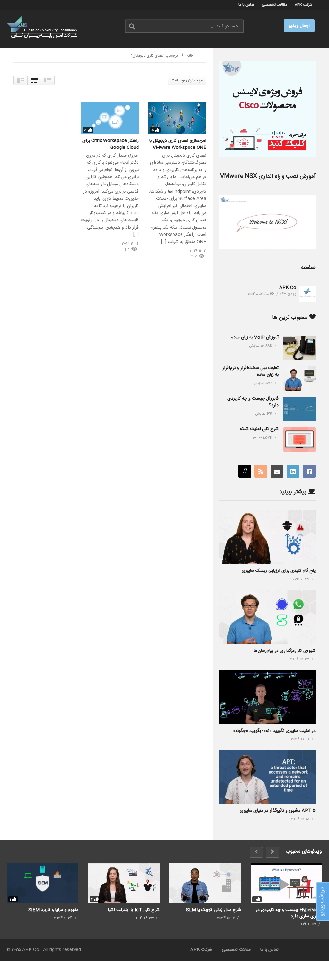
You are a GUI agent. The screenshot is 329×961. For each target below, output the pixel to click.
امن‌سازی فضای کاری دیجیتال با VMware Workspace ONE (177, 144)
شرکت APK (303, 5)
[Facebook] (309, 471)
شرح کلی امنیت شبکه (259, 429)
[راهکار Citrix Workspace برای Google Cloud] (110, 118)
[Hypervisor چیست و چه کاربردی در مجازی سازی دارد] (286, 883)
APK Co (287, 288)
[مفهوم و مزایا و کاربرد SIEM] (42, 883)
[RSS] (260, 471)
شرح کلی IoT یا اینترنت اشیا (134, 910)
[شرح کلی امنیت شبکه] (299, 439)
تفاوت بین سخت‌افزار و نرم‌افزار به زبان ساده (250, 371)
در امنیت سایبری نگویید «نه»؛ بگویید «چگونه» (274, 731)
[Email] (277, 471)
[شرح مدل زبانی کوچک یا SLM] (205, 883)
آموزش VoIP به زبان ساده (255, 337)
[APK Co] (307, 294)
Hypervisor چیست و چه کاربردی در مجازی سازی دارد (289, 913)
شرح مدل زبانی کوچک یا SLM (213, 910)
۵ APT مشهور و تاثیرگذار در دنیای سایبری (278, 810)
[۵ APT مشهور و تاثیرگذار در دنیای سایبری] (267, 777)
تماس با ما (246, 5)
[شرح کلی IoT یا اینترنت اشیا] (124, 883)
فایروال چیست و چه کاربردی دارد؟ (253, 402)
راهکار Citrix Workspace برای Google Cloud (110, 144)
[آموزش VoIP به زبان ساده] (299, 348)
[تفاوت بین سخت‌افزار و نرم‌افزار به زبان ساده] (299, 378)
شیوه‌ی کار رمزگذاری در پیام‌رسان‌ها (285, 651)
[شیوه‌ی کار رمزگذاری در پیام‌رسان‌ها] (267, 617)
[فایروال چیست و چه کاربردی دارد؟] (299, 409)
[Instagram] (244, 471)
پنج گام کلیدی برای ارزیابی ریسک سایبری (279, 571)
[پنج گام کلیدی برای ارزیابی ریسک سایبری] (267, 537)
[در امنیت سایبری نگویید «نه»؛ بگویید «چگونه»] (267, 697)
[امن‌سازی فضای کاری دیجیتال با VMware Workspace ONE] (177, 118)
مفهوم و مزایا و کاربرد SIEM (53, 910)
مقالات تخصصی (274, 5)
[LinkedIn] (293, 471)
